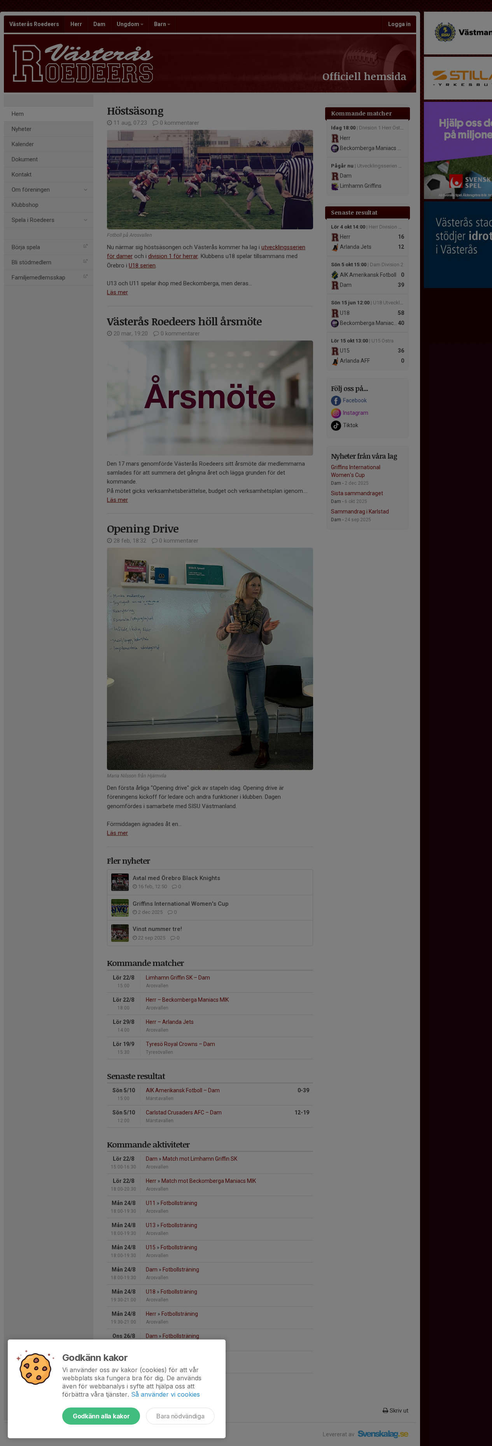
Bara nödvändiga (180, 1416)
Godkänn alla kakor (101, 1416)
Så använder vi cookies (165, 1394)
